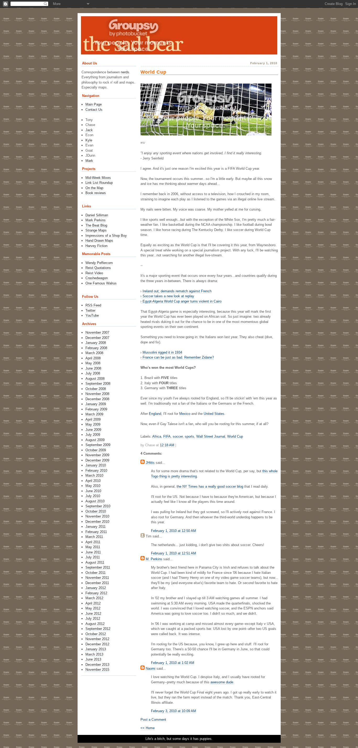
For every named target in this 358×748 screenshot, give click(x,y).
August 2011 (94, 562)
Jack (89, 130)
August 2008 (95, 379)
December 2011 (97, 583)
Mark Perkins (95, 220)
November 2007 (97, 332)
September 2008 (97, 384)
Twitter (90, 310)
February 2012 (96, 593)
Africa (156, 436)
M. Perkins (154, 559)
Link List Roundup (99, 183)
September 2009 (97, 445)
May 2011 (92, 547)
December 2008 (97, 399)
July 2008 (92, 373)
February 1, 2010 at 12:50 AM (173, 531)
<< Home (147, 728)
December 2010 (97, 522)
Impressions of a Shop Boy (106, 236)
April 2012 (93, 603)
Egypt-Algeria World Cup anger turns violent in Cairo (182, 301)
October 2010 (95, 511)
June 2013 (93, 659)
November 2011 (97, 578)
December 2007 (97, 338)
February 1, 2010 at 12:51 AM (173, 553)
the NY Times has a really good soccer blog (210, 486)
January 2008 (95, 343)
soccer (178, 436)
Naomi (150, 668)
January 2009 (95, 404)
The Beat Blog (96, 225)
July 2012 (92, 618)
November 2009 (97, 455)
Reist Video (94, 273)
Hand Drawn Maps (99, 241)
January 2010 (95, 465)
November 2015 (97, 670)
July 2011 (92, 557)
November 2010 (97, 516)
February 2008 (96, 348)
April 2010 (93, 481)
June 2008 (93, 368)
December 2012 (97, 644)
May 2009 (92, 424)
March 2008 (94, 353)
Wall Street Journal (210, 436)
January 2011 (95, 527)
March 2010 (94, 475)
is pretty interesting (182, 476)
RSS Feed (93, 305)
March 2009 (94, 414)
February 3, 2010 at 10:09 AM (173, 711)
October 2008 (95, 389)
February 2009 (96, 409)
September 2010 (97, 506)
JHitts (150, 463)
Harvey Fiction (96, 246)
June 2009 (93, 430)
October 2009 (95, 450)
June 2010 (93, 491)
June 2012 (93, 613)
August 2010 (95, 501)
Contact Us (93, 110)
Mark (89, 161)
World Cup (153, 72)
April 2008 (93, 358)
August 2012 (95, 624)
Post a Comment (153, 720)
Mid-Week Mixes (98, 178)
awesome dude (221, 682)
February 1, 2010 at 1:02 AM (172, 663)
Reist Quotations (98, 268)
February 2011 (96, 532)
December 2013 (97, 665)
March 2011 (94, 537)
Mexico (184, 414)
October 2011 (95, 573)
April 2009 (93, 419)
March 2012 (94, 598)
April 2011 (92, 542)
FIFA (167, 436)
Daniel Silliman (96, 215)
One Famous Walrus (101, 283)
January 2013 (95, 649)
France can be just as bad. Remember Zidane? (178, 357)
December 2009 (97, 460)
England (155, 414)
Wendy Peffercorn (99, 263)
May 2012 (92, 608)
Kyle (88, 140)
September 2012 (97, 629)
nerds (125, 72)
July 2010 (92, 496)
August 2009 (95, 440)
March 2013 (94, 654)
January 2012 (95, 588)
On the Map (94, 188)
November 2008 (97, 394)
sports (189, 436)
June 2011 (93, 552)
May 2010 (92, 486)
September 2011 (97, 567)
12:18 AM (167, 445)
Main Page (93, 104)
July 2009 (92, 435)
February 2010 (96, 470)
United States (214, 414)
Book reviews (95, 193)
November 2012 (97, 639)
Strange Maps (96, 230)
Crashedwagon (96, 278)
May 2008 (92, 363)
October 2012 (95, 634)
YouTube (92, 315)
